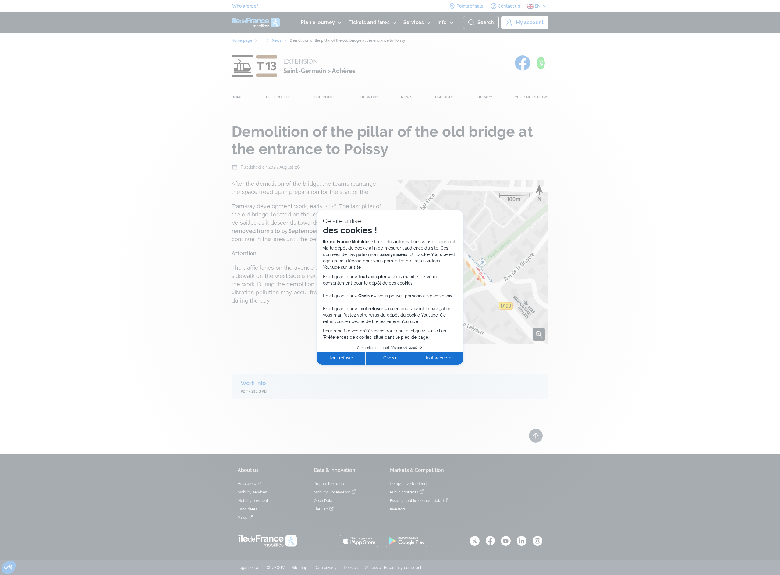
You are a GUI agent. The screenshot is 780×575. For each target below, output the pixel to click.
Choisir (390, 358)
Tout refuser (341, 358)
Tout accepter (439, 358)
